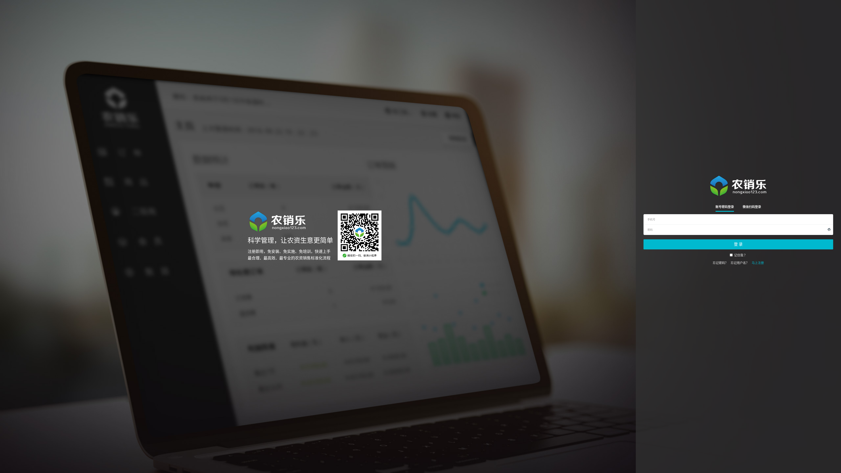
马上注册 (758, 263)
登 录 (738, 244)
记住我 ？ (740, 255)
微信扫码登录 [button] (752, 207)
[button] (829, 229)
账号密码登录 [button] (725, 207)
